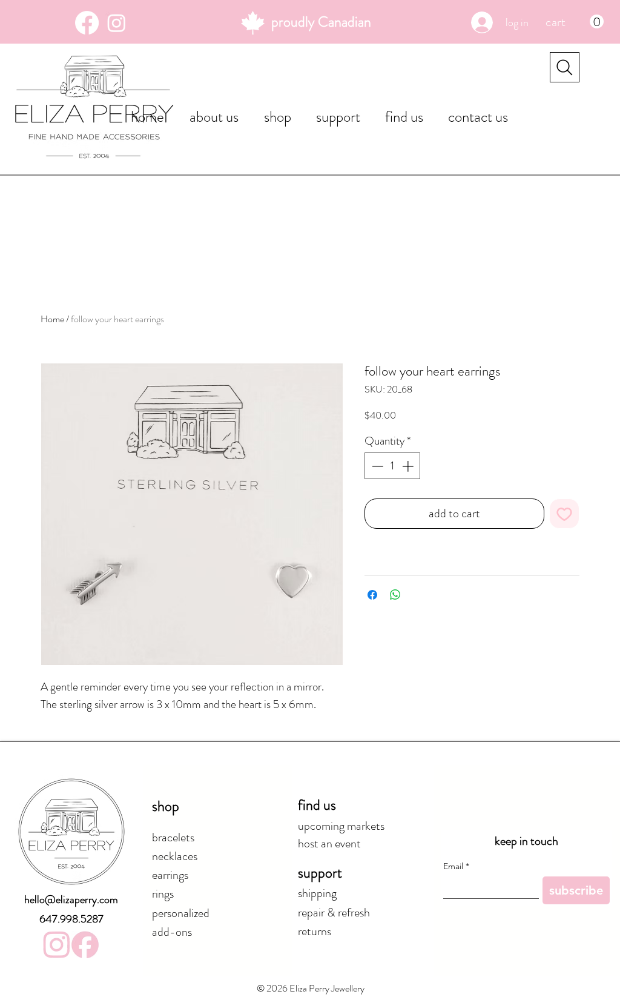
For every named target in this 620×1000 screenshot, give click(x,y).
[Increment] (409, 466)
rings (163, 893)
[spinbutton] (392, 466)
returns (314, 931)
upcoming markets (341, 826)
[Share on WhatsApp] (395, 595)
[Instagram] (116, 23)
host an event (329, 843)
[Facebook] (87, 23)
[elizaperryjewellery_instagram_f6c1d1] (56, 944)
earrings (170, 875)
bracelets (173, 837)
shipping (317, 893)
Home (52, 319)
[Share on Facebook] (372, 595)
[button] (575, 22)
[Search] (564, 67)
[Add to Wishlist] (564, 513)
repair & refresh (334, 912)
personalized (180, 913)
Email (456, 866)
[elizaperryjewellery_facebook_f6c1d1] (85, 944)
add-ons (172, 932)
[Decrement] (376, 466)
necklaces (174, 856)
